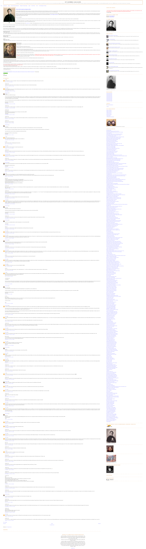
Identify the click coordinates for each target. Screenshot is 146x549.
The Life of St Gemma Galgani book (15, 5)
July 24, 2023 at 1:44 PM (8, 502)
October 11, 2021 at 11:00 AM (9, 453)
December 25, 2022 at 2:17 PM (9, 473)
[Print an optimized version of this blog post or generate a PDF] (5, 73)
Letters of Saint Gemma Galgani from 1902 (111, 348)
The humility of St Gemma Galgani (110, 403)
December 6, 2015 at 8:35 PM (9, 233)
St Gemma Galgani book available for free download (112, 141)
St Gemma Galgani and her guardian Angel (111, 408)
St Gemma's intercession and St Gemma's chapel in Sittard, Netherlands (114, 214)
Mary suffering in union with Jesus (110, 347)
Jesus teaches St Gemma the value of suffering (111, 382)
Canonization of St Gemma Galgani (110, 401)
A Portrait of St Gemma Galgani (109, 232)
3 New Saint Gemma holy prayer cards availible (111, 342)
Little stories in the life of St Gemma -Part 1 (111, 288)
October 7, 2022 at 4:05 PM (9, 469)
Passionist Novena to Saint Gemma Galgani (111, 335)
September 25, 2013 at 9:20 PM (10, 152)
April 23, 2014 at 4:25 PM (9, 176)
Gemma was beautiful (108, 355)
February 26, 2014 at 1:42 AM (9, 156)
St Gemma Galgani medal (109, 327)
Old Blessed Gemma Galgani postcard (110, 279)
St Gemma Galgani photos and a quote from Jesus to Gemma (113, 178)
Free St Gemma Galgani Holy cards (110, 402)
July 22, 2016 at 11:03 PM (9, 314)
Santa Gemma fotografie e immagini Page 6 (111, 272)
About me (108, 106)
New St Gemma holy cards (109, 253)
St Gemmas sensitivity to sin (109, 371)
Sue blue (6, 316)
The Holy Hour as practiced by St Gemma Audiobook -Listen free (113, 137)
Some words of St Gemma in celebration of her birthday (112, 201)
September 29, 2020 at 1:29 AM (10, 427)
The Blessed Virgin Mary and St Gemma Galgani (113, 70)
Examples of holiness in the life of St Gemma (111, 286)
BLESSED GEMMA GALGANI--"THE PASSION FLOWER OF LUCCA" (114, 158)
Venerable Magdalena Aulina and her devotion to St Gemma (112, 268)
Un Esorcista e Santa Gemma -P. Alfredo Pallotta (111, 328)
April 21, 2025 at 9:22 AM (9, 516)
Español (29, 5)
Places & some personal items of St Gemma (111, 258)
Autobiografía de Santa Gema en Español (110, 345)
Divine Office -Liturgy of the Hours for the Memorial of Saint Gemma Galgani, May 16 (116, 179)
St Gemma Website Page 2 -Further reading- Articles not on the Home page (114, 243)
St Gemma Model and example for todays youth (111, 365)
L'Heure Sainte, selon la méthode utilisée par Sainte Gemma (112, 148)
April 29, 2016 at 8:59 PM (9, 257)
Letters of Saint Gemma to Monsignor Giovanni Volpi (112, 165)
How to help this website (109, 361)
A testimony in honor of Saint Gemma (110, 202)
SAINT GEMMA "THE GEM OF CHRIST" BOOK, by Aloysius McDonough (115, 145)
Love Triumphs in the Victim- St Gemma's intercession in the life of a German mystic (115, 194)
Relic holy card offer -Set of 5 (109, 182)
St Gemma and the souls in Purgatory (110, 381)
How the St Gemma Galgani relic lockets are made (111, 144)
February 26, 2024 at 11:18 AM (10, 512)
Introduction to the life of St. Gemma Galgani (111, 419)
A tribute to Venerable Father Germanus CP (111, 409)
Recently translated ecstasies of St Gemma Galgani (111, 196)
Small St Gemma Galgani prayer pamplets (111, 305)
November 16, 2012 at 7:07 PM (9, 114)
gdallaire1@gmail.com (110, 104)
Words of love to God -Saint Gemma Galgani (111, 372)
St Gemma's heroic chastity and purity (110, 337)
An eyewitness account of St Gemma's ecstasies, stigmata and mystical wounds (115, 168)
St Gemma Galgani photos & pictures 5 (110, 315)
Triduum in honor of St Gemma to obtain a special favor (112, 387)
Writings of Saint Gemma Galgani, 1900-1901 (111, 177)
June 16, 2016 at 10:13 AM (9, 270)
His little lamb (6, 305)
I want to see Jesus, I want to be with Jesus (111, 273)
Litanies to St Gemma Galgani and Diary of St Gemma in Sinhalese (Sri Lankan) (115, 136)
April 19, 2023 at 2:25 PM (9, 492)
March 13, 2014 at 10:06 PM (9, 160)
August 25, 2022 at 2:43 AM (9, 465)
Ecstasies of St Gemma (108, 390)
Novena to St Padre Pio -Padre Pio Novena (113, 35)
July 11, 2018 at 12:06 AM (9, 387)
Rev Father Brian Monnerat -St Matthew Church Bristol (112, 261)
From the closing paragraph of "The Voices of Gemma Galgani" (113, 160)
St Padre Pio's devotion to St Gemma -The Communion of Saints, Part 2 (114, 206)
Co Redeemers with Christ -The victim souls (111, 314)
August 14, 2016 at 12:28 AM (9, 326)
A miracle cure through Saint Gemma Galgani (111, 256)
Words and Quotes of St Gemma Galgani (110, 407)
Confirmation (107, 370)
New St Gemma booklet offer (109, 231)
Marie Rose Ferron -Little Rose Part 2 (110, 294)
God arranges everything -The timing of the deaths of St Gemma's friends (114, 237)
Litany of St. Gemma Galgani (109, 156)
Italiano (9, 5)
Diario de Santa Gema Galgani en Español (111, 332)
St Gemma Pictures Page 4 (109, 96)
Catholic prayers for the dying (109, 298)
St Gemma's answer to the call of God (110, 316)
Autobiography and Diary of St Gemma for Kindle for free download (113, 193)
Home (1, 5)
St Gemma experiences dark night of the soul (111, 336)
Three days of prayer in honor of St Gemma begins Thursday (113, 270)
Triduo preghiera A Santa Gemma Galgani (111, 219)
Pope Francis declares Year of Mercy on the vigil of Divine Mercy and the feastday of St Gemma (116, 166)
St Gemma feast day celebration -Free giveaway (111, 199)
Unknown (6, 145)
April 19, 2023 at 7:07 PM (9, 497)
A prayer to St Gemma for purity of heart (110, 254)
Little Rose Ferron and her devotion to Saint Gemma (112, 217)
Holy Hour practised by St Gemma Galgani (111, 366)
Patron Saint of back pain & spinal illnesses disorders (112, 309)
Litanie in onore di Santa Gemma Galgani (110, 147)
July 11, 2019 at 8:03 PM (8, 419)
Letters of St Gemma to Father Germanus (110, 368)
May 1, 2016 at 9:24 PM (8, 266)
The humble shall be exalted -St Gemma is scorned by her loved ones (113, 278)
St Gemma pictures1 (108, 383)
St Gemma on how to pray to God (110, 326)
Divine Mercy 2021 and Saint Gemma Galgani (111, 140)
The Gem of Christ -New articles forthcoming (111, 289)
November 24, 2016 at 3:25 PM (9, 334)
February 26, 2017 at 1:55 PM (9, 339)
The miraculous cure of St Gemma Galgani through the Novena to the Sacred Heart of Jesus (116, 386)
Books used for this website (109, 392)
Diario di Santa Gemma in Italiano (110, 274)
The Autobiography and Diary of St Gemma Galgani (112, 187)
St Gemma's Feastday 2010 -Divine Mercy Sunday (111, 280)
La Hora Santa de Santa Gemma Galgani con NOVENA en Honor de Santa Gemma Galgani (116, 163)
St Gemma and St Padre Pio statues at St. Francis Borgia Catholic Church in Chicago (115, 175)
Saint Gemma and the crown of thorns (110, 373)
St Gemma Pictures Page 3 (109, 95)
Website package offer (108, 230)
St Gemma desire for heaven (109, 363)
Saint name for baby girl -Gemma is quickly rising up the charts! (113, 159)
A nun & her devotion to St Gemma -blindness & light (112, 234)
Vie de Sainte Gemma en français (110, 297)
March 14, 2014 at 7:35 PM (9, 167)
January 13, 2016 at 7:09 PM (9, 238)
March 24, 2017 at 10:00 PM (9, 345)
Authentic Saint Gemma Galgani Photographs (111, 379)
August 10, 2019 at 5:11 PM (9, 423)
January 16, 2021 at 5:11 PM (9, 431)
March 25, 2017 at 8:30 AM (9, 351)
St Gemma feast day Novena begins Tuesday (111, 343)
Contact (37, 5)
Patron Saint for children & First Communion (111, 290)
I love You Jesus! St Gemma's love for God (111, 344)
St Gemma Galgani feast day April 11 (110, 186)
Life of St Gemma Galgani (111, 62)
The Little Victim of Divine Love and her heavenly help (112, 211)
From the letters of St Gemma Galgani (110, 418)
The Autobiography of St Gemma (42, 5)
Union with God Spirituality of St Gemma (111, 364)
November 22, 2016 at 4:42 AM (9, 330)
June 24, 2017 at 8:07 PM (8, 371)
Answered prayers (108, 391)
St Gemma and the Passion (109, 369)
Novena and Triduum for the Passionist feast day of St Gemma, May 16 (114, 180)
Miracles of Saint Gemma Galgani (110, 249)
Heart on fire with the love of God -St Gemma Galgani (112, 380)
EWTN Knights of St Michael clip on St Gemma (111, 313)
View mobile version (52, 524)
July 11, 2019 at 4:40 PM (8, 411)
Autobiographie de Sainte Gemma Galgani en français (112, 295)
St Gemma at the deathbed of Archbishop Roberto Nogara (112, 213)
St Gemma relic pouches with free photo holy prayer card (112, 195)
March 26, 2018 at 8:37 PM (9, 383)
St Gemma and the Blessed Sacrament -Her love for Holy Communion (114, 251)
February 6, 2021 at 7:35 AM (9, 440)
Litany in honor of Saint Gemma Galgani (110, 146)
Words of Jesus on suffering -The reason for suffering (112, 239)
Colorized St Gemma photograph (110, 317)
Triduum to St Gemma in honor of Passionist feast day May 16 (113, 221)
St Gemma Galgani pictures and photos (112, 58)
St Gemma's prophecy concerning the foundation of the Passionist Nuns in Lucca (115, 250)
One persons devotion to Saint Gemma (110, 215)
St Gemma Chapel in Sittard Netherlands (110, 306)
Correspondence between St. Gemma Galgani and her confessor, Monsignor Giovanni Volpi (116, 174)
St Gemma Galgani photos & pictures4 (110, 329)
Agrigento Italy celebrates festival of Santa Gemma (111, 333)
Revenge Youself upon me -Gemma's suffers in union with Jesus (113, 241)
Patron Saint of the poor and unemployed (110, 293)
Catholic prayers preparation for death (110, 299)
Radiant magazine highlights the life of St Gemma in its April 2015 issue (114, 164)
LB (5, 173)
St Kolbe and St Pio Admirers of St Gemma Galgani (112, 350)
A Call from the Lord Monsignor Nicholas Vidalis (111, 312)
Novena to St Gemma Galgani (111, 39)
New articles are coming (109, 252)
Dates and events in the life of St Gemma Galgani (111, 400)
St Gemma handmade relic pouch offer (110, 236)
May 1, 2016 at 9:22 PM (8, 262)
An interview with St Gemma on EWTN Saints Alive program (113, 218)
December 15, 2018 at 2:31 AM (9, 396)
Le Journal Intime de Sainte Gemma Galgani (111, 281)
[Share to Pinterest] (6, 75)
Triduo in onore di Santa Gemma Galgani (110, 142)
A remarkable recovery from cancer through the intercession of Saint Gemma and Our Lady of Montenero (117, 184)
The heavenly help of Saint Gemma (110, 203)
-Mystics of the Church (109, 110)
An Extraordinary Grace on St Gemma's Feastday (111, 325)
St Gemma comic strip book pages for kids (111, 259)
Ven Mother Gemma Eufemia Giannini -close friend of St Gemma (113, 296)
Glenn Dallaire (6, 124)
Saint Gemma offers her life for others (110, 240)
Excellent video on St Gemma (109, 404)
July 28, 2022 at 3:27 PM (8, 457)
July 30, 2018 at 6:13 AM (9, 391)
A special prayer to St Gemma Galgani (110, 222)
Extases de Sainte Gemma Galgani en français (111, 276)
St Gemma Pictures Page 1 (109, 93)
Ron (5, 141)
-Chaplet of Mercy (108, 115)
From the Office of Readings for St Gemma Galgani (112, 183)
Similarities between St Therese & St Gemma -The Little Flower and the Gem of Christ (115, 255)
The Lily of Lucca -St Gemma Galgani (110, 277)
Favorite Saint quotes (108, 275)
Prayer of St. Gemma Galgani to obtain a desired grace (114, 43)
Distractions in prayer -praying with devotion (111, 304)
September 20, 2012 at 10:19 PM (10, 103)
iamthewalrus (6, 381)
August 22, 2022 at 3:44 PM (9, 461)
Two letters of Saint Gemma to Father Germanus (111, 349)
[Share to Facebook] (5, 75)
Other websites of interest (109, 399)
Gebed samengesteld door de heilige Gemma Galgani (112, 139)
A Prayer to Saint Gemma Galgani (110, 291)
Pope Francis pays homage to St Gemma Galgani (111, 157)
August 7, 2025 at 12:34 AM (9, 520)
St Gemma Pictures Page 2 (109, 94)
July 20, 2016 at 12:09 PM (9, 303)
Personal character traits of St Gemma (110, 388)
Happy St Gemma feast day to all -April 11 (111, 269)
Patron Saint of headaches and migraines (9, 7)
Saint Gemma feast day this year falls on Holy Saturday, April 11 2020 (114, 143)
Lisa (5, 136)
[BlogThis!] (4, 75)
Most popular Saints (108, 205)
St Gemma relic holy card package (110, 271)
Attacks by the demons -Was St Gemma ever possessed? (112, 248)
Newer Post (4, 523)
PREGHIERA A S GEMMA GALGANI (110, 308)
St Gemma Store (5, 5)
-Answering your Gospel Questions (110, 116)
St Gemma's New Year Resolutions (110, 235)
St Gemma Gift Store (111, 16)
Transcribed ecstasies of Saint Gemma (110, 353)
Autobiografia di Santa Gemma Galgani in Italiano (111, 367)
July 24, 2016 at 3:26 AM (9, 321)
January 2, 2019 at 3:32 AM (9, 405)
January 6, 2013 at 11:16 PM (9, 118)
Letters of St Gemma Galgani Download (110, 410)
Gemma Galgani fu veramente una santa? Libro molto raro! (112, 131)
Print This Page (33, 5)
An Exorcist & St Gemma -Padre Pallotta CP (111, 330)
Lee (5, 79)
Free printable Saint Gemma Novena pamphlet (111, 176)
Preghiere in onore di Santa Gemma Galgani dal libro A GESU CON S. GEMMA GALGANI (116, 155)
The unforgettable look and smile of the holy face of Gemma (113, 233)
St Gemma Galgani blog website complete (111, 307)
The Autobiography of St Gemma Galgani (111, 411)
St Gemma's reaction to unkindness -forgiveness (111, 287)
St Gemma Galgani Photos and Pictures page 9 (111, 149)
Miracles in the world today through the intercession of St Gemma (113, 220)
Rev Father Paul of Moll (109, 352)
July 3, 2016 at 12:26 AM (9, 276)
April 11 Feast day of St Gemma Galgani (110, 150)
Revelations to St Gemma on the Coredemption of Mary (112, 257)
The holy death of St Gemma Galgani (110, 405)
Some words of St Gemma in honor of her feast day (112, 223)
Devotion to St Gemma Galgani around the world (111, 311)
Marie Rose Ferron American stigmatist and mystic (112, 334)
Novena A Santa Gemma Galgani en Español (113, 66)
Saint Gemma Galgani (108, 130)
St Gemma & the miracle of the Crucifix (110, 323)
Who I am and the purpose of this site (110, 420)
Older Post (99, 523)
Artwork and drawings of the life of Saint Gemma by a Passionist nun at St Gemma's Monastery (116, 204)
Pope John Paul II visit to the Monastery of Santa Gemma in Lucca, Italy (114, 224)
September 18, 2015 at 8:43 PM (10, 203)
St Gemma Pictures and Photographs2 (110, 385)
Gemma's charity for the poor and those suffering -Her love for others (113, 242)
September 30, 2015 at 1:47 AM (10, 218)
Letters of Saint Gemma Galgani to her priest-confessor (112, 167)
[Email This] (3, 75)
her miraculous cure (28, 23)
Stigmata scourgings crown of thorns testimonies (111, 362)
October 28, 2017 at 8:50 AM (9, 379)
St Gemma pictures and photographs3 (110, 351)
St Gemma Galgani (73, 2)
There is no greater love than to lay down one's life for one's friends (113, 198)
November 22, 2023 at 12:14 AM (10, 506)
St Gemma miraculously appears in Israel (110, 200)
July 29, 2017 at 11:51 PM (9, 375)
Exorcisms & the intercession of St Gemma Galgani (112, 331)
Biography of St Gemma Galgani (23, 5)
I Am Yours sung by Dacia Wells (110, 310)
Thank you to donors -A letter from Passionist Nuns (112, 267)
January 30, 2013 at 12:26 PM (9, 139)
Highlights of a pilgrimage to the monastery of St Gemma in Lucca (113, 197)
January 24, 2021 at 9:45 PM (9, 435)
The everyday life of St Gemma (109, 192)
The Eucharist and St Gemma (109, 406)
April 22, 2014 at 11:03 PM (9, 171)
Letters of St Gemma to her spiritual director (111, 346)
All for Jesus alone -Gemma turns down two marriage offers (112, 238)
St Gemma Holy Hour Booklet (109, 185)
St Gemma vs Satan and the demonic (110, 324)
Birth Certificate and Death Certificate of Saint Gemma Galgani (113, 138)
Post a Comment (5, 522)
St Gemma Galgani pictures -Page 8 (110, 161)
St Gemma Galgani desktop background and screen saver (112, 162)
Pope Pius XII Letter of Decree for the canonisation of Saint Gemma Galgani (114, 181)
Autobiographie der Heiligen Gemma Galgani (111, 354)
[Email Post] (3, 74)
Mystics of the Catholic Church (109, 292)
